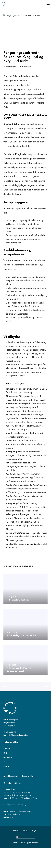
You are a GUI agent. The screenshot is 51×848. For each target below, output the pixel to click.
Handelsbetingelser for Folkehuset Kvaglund (19, 776)
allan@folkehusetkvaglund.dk (22, 544)
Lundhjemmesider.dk (30, 842)
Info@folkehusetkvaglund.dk (18, 735)
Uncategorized (26, 67)
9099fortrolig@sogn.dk (19, 462)
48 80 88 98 (11, 732)
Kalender (6, 748)
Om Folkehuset (8, 762)
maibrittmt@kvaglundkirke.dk (22, 533)
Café (5, 753)
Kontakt (6, 766)
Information (7, 757)
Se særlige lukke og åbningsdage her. (17, 805)
